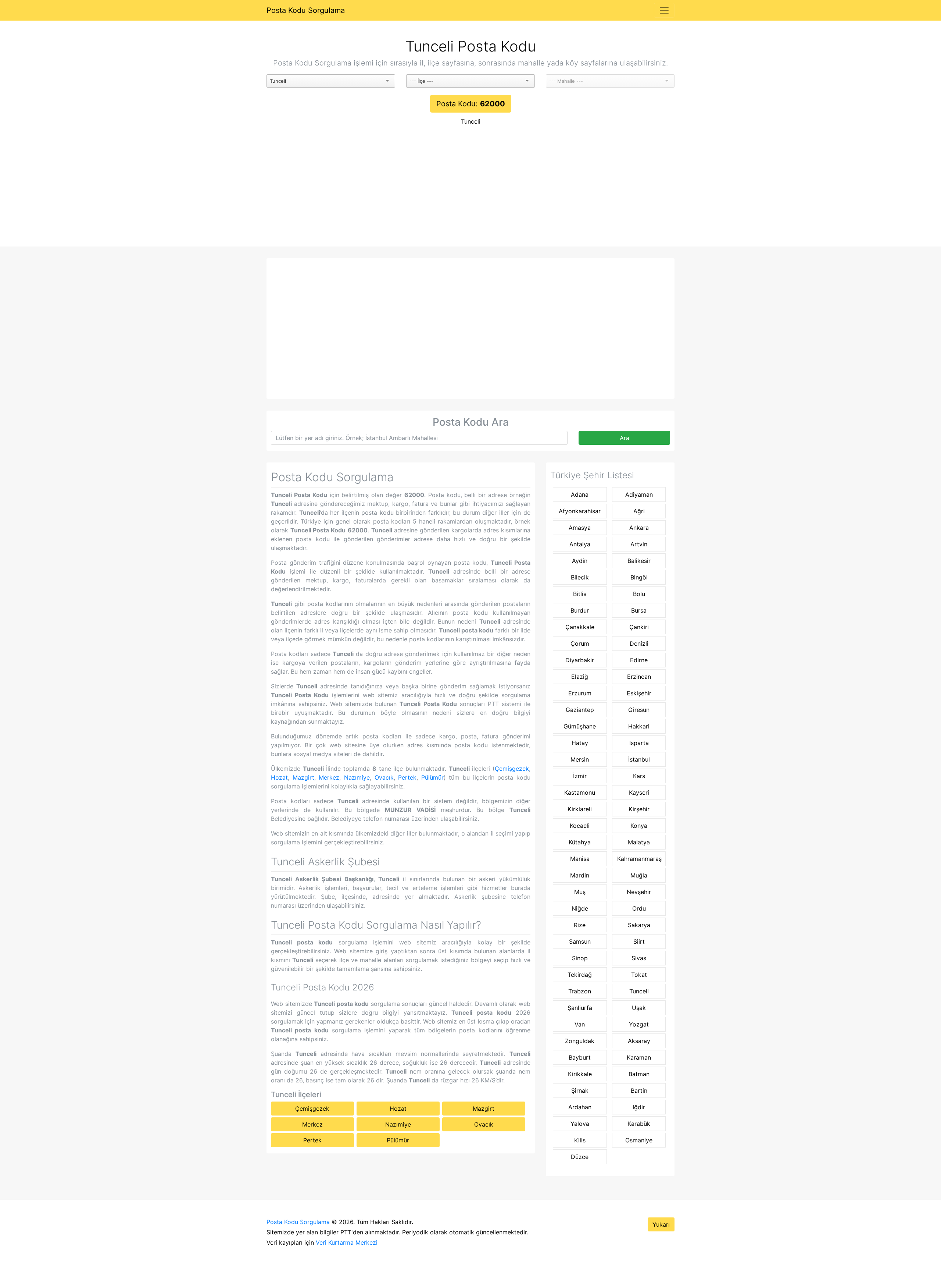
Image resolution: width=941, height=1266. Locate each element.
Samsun (580, 941)
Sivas (638, 958)
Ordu (639, 908)
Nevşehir (639, 892)
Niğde (580, 908)
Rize (580, 925)
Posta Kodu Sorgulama (305, 10)
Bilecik (580, 577)
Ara (624, 437)
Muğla (638, 875)
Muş (580, 892)
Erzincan (639, 676)
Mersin (579, 759)
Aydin (579, 560)
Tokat (639, 974)
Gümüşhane (579, 726)
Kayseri (639, 792)
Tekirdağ (580, 974)
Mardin (579, 875)
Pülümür (432, 777)
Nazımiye (357, 777)
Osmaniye (638, 1140)
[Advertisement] (470, 191)
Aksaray (639, 1041)
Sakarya (639, 925)
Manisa (580, 858)
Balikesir (639, 560)
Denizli (639, 643)
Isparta (639, 743)
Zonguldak (579, 1041)
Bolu (639, 593)
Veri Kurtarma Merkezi (347, 1242)
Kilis (580, 1140)
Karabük (638, 1123)
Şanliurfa (580, 1007)
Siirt (639, 941)
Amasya (580, 527)
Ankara (639, 527)
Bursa (639, 610)
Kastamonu (579, 792)
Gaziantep (580, 709)
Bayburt (580, 1057)
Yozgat (639, 1024)
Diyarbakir (579, 660)
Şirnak (579, 1090)
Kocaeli (580, 825)
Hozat (279, 777)
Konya (638, 825)
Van (580, 1024)
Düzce (579, 1156)
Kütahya (580, 842)
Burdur (579, 610)
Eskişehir (639, 693)
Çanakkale (579, 627)
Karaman (639, 1057)
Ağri (639, 511)
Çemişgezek (512, 768)
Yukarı (661, 1224)
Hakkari (639, 726)
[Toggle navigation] (664, 10)
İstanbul (639, 759)
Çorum (579, 643)
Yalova (579, 1123)
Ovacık (384, 777)
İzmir (580, 776)
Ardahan (579, 1107)
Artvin (638, 544)
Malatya (639, 842)
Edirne (639, 660)
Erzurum (579, 693)
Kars (639, 776)
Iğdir (639, 1107)
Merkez (329, 777)
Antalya (579, 544)
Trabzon (579, 991)
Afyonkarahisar (580, 511)
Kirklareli (580, 809)
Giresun (639, 709)
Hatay (580, 743)
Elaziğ (579, 676)
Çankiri (639, 627)
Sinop (580, 958)
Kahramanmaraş (639, 858)
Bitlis (579, 593)
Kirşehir (639, 809)
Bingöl (639, 577)
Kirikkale (580, 1074)
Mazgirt (303, 777)
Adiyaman (639, 494)
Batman (639, 1074)
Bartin (639, 1090)
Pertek (407, 777)
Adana (579, 494)
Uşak (639, 1007)
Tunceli (470, 121)
